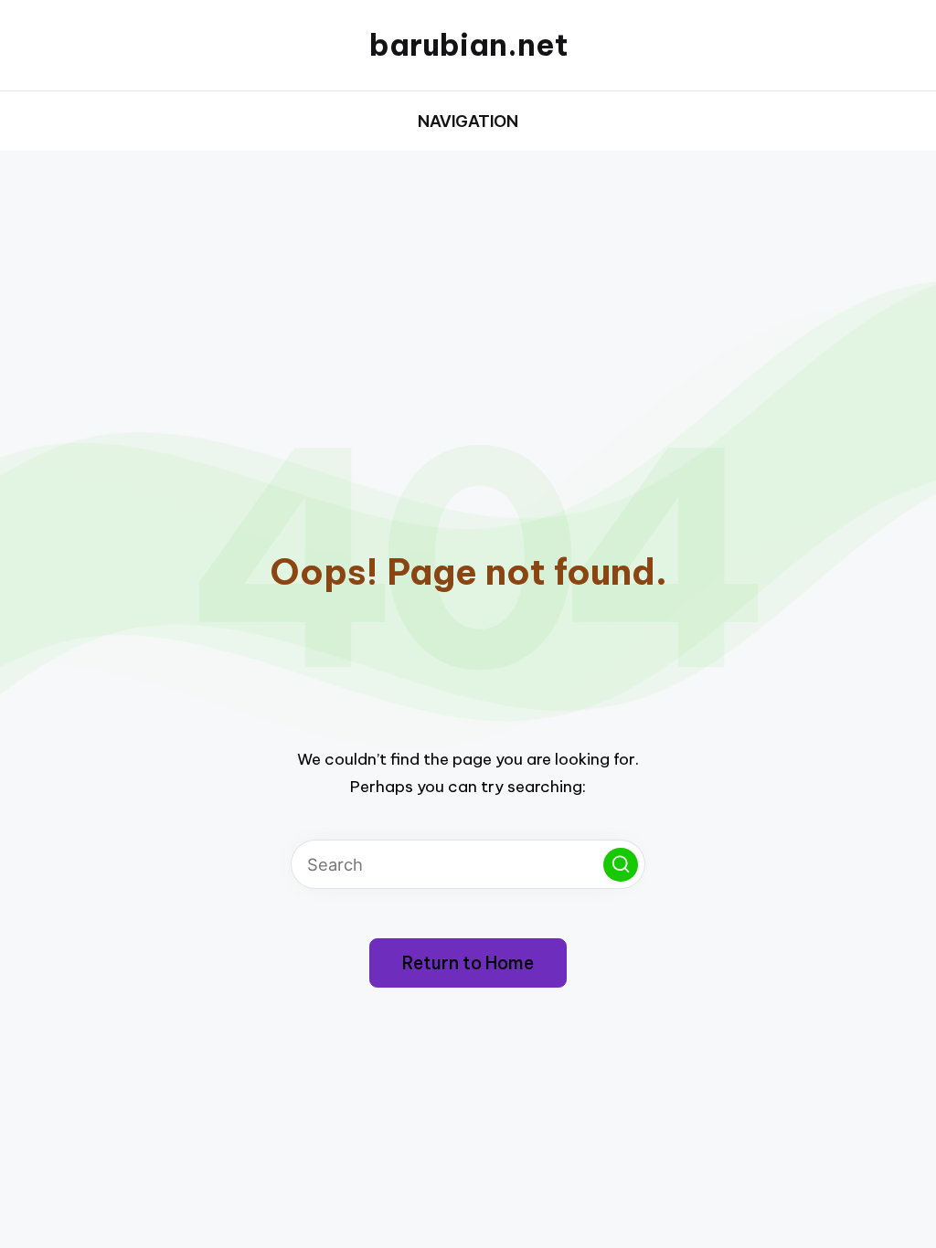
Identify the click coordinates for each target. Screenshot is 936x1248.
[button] (620, 865)
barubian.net (468, 45)
